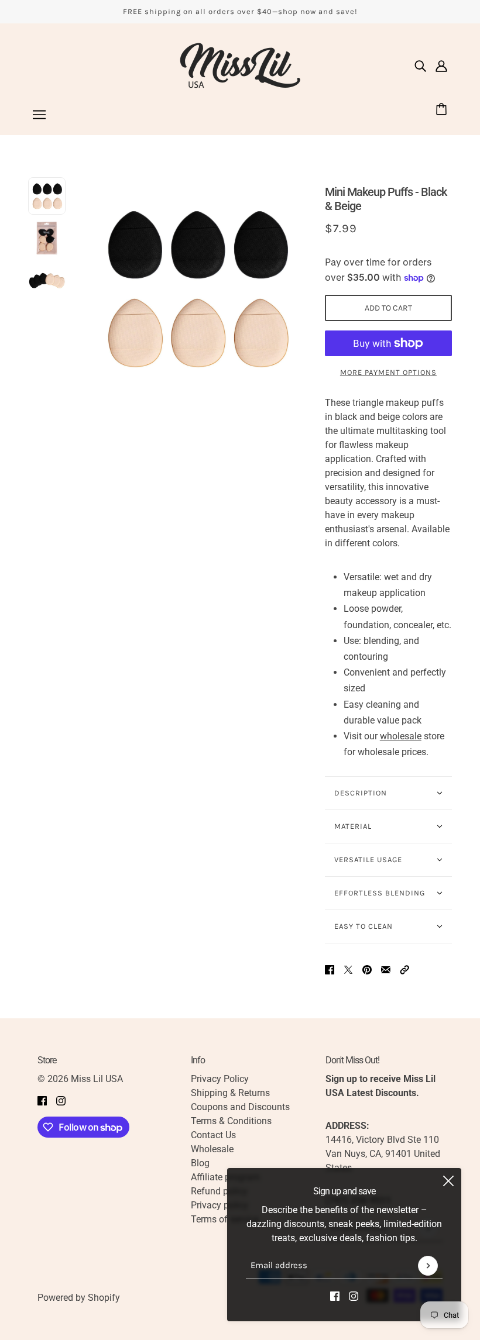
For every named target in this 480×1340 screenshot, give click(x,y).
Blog (200, 1163)
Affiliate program (225, 1177)
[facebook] (334, 1295)
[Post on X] (348, 969)
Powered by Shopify (78, 1297)
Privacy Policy (220, 1078)
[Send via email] (385, 969)
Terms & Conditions (231, 1121)
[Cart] (443, 110)
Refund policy (219, 1191)
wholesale (400, 736)
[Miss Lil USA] (240, 65)
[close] (448, 1181)
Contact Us (213, 1135)
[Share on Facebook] (329, 969)
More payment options (388, 372)
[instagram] (353, 1295)
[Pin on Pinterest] (367, 969)
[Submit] (428, 1266)
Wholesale (212, 1149)
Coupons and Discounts (240, 1106)
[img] (420, 65)
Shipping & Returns (230, 1092)
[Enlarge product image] (195, 288)
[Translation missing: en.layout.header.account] (441, 65)
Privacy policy (219, 1205)
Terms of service (225, 1219)
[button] (404, 969)
